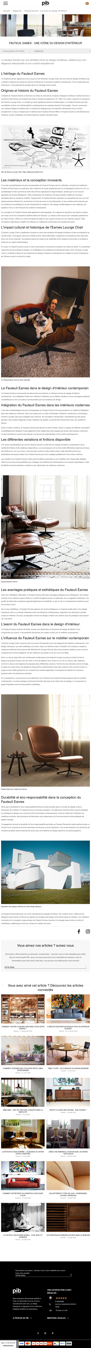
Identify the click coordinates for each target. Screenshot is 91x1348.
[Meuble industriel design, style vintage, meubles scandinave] (45, 3)
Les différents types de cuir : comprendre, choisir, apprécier (68, 1194)
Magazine (17, 10)
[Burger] (5, 3)
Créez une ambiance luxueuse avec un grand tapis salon (68, 1153)
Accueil (6, 10)
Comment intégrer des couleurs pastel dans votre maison (23, 1069)
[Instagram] (88, 931)
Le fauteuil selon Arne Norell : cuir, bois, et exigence (23, 1236)
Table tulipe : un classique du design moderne (68, 1068)
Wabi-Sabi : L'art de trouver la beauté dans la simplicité (23, 1111)
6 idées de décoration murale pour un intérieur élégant (68, 1027)
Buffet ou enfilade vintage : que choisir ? (68, 1110)
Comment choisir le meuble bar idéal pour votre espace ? (22, 1027)
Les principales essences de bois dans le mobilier (68, 1235)
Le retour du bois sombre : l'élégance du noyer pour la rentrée (23, 1153)
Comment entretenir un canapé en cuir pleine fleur (23, 1194)
